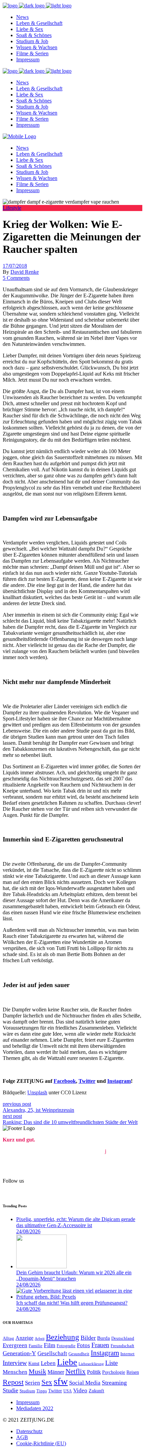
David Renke (24, 272)
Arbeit (40, 1338)
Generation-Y (19, 1353)
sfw (61, 1381)
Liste (111, 1362)
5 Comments (16, 278)
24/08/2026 (28, 1231)
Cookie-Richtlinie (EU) (41, 1443)
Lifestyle (12, 208)
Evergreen (15, 1345)
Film (49, 1345)
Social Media (84, 1383)
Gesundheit (78, 1353)
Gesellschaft (52, 1353)
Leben (48, 1363)
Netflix (75, 1371)
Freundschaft (122, 1345)
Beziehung (62, 1337)
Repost (13, 1382)
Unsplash (37, 1092)
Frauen (100, 1345)
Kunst (33, 1363)
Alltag (8, 1338)
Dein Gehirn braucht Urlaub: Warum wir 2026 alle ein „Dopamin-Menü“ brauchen (74, 1275)
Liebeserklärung (91, 1364)
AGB (22, 1437)
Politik (94, 1372)
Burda (103, 1338)
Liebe (67, 1362)
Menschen (15, 1372)
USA (67, 1391)
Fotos (83, 1345)
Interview (15, 1362)
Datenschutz (29, 1431)
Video (80, 1390)
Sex (46, 1382)
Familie (35, 1345)
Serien (32, 1383)
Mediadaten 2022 (34, 1408)
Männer (56, 1372)
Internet (127, 1354)
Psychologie (113, 1372)
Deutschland (122, 1338)
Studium (27, 1391)
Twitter (55, 1390)
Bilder (88, 1337)
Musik (37, 1371)
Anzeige (24, 1338)
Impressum (27, 1402)
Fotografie (66, 1345)
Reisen (132, 1372)
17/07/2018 (15, 266)
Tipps (41, 1391)
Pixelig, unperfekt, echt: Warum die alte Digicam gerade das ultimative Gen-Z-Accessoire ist (75, 1222)
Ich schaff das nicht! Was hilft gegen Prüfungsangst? (71, 1303)
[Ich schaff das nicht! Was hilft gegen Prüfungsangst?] (79, 1297)
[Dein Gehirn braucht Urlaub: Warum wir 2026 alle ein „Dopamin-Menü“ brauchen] (41, 1266)
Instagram (105, 1353)
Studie (10, 1390)
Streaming (114, 1382)
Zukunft (96, 1390)
